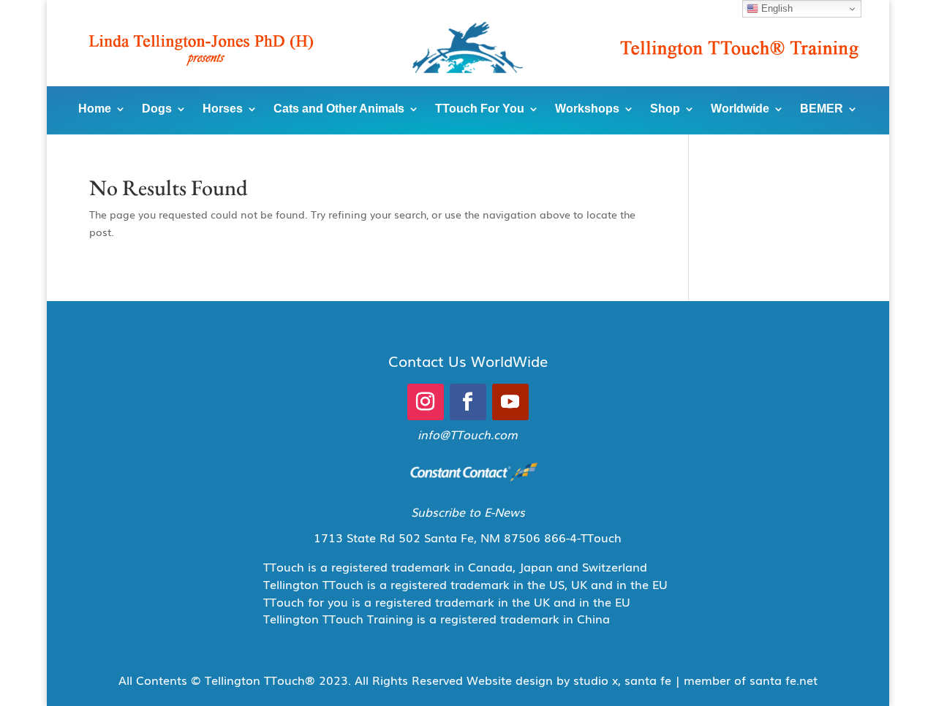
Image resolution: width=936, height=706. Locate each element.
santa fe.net (784, 679)
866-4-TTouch (583, 537)
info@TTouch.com (468, 434)
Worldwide (740, 108)
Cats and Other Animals (338, 108)
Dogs (157, 108)
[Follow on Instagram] (425, 402)
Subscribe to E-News (468, 511)
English (775, 8)
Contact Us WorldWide (468, 360)
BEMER (821, 108)
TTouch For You (479, 108)
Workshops (587, 108)
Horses (223, 108)
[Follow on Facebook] (468, 402)
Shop (665, 108)
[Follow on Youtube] (510, 402)
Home (94, 108)
